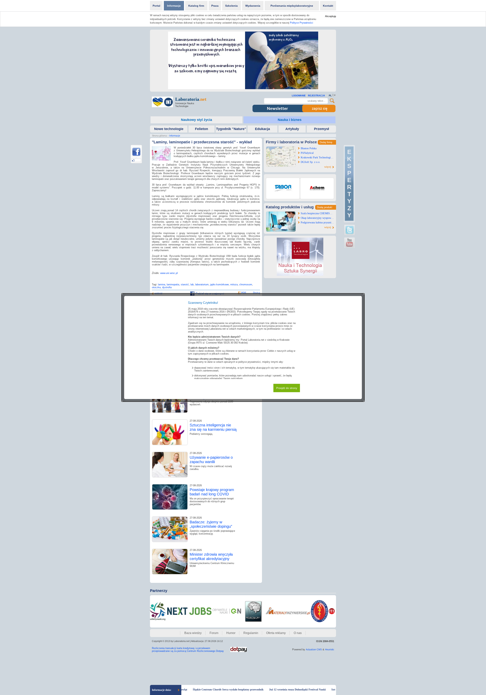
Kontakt (328, 5)
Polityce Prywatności (301, 22)
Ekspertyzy (349, 183)
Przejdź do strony (286, 388)
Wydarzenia (252, 5)
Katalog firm (196, 5)
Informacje (174, 5)
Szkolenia (231, 5)
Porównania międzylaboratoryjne (292, 5)
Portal (156, 5)
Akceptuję (330, 16)
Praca (215, 5)
